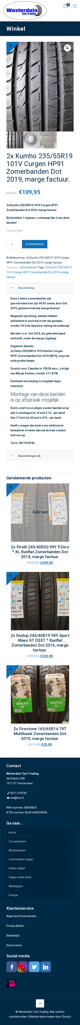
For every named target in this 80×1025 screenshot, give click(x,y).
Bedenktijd (12, 935)
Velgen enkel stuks (20, 877)
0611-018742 (18, 793)
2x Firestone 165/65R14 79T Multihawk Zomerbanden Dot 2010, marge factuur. (40, 734)
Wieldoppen (16, 886)
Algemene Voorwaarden (21, 916)
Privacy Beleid (14, 925)
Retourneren (14, 945)
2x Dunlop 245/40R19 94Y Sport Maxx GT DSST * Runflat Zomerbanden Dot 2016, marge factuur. (40, 642)
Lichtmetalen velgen (21, 859)
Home (12, 832)
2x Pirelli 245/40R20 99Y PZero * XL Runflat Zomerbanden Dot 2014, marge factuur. (40, 552)
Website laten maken (42, 1016)
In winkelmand (34, 244)
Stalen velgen (17, 868)
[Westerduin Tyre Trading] (25, 10)
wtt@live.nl (17, 797)
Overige (13, 895)
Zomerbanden (28, 267)
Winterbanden (17, 850)
